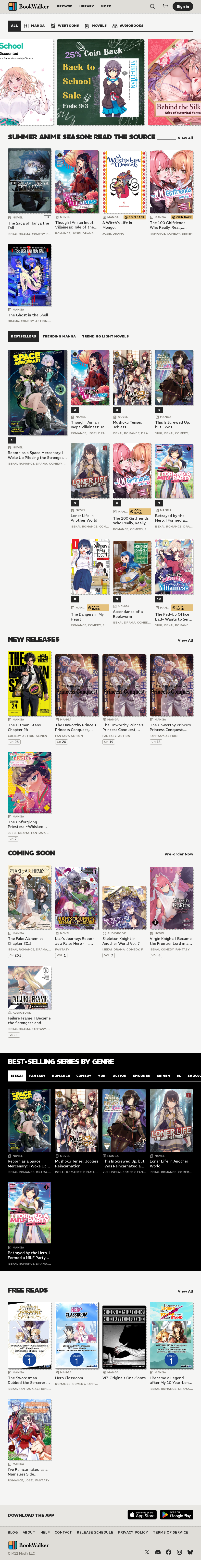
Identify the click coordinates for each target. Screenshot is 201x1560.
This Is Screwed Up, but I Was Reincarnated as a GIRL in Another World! (172, 425)
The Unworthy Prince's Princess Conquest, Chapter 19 (122, 727)
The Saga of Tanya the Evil (28, 225)
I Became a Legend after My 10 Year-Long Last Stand (170, 1380)
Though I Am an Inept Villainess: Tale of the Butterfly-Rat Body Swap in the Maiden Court (74, 225)
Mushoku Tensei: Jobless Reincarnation (127, 425)
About (29, 1532)
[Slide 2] (100, 82)
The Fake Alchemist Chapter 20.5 (25, 941)
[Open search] (152, 6)
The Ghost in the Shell (28, 315)
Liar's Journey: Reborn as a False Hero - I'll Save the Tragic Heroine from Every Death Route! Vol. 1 (76, 941)
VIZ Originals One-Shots (124, 1378)
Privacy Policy (133, 1532)
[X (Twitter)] (147, 1552)
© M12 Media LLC (21, 1553)
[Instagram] (179, 1552)
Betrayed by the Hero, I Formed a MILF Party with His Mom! (172, 518)
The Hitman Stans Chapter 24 (24, 727)
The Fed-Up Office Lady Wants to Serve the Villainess (174, 617)
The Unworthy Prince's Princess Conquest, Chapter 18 (170, 727)
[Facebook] (169, 1552)
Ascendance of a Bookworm (128, 614)
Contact (63, 1532)
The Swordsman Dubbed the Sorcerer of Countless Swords (29, 1380)
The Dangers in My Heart (87, 617)
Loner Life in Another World (84, 518)
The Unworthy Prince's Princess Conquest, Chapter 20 (75, 727)
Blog (13, 1532)
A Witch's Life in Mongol (117, 225)
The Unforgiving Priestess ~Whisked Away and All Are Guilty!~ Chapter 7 (25, 824)
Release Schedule (95, 1532)
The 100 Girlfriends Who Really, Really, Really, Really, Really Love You (168, 225)
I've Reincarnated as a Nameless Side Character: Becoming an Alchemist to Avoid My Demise (29, 1472)
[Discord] (158, 1552)
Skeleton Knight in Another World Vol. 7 (121, 941)
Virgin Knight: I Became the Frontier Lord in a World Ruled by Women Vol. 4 (171, 941)
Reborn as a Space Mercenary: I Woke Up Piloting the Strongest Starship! (36, 455)
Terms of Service (170, 1532)
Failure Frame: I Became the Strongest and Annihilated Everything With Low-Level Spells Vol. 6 (29, 1020)
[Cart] (165, 6)
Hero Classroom (69, 1378)
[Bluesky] (190, 1552)
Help (45, 1532)
